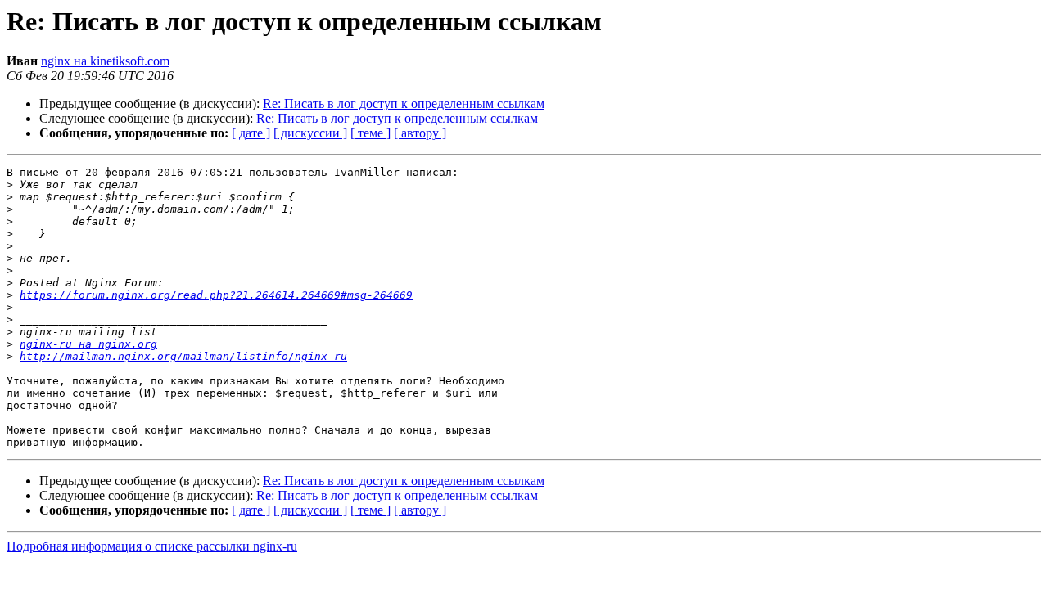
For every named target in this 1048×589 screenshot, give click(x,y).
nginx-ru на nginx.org (88, 344)
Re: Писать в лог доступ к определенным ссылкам (403, 103)
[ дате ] (251, 133)
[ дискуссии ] (310, 133)
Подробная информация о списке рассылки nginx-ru (152, 546)
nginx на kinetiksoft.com (105, 61)
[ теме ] (370, 133)
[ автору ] (420, 133)
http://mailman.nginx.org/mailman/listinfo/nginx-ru (183, 356)
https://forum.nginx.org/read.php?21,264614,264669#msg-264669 (216, 295)
